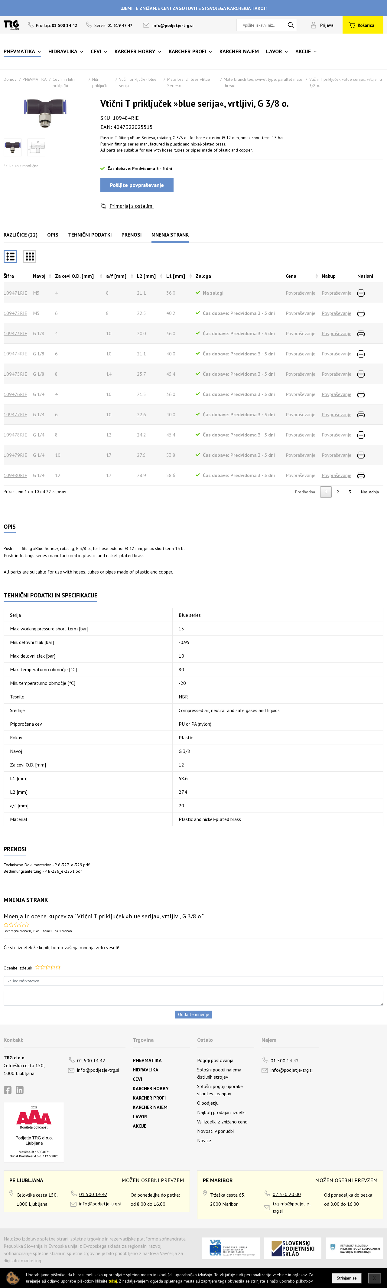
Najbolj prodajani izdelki (221, 1112)
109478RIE (15, 435)
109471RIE (15, 293)
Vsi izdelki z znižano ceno (222, 1122)
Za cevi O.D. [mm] (74, 276)
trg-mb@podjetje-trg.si (292, 1207)
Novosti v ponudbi (215, 1131)
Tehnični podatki (90, 234)
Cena (291, 276)
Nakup (329, 276)
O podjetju (208, 1103)
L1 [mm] (175, 276)
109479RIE (15, 455)
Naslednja (370, 492)
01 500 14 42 (91, 1061)
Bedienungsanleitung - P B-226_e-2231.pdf (43, 871)
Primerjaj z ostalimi (131, 205)
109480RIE (15, 475)
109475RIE (15, 374)
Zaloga (203, 276)
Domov (10, 79)
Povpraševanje (336, 293)
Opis (52, 234)
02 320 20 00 (287, 1194)
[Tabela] (10, 256)
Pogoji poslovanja (215, 1060)
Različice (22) (20, 234)
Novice (204, 1140)
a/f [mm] (116, 276)
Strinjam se (347, 1278)
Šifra (9, 276)
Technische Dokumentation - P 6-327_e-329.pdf (46, 865)
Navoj (39, 276)
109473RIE (15, 333)
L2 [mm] (146, 276)
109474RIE (15, 354)
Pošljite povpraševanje (137, 184)
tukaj (113, 1281)
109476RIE (15, 394)
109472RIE (15, 313)
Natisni (365, 276)
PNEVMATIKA (35, 79)
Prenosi (132, 234)
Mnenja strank (170, 234)
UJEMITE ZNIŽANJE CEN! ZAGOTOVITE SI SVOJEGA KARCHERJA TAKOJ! (193, 8)
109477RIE (15, 414)
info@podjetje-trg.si (173, 25)
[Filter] (29, 256)
